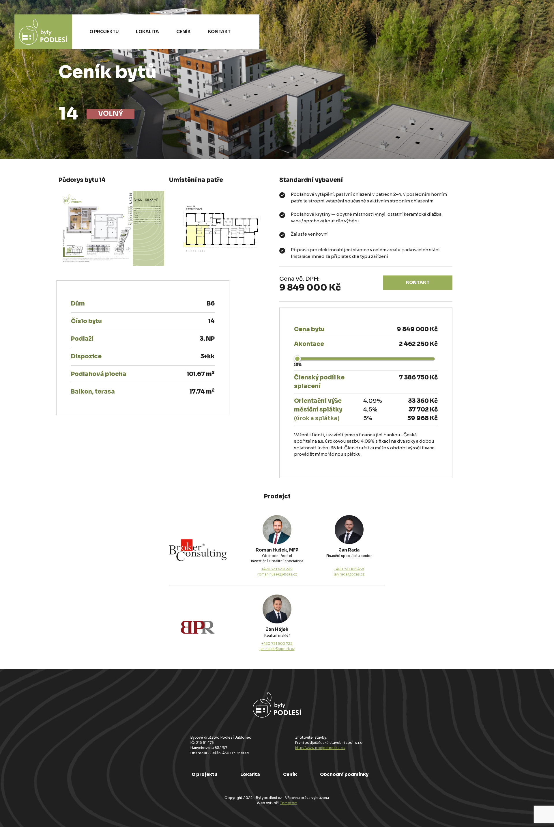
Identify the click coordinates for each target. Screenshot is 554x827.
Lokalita (147, 31)
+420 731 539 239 (277, 569)
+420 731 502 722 (277, 643)
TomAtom (288, 803)
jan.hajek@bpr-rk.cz (277, 649)
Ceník (183, 31)
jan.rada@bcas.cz (349, 574)
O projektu (104, 31)
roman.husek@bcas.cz (277, 574)
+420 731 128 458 (349, 569)
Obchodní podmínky (344, 774)
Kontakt (219, 31)
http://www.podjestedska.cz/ (320, 748)
